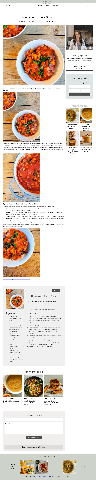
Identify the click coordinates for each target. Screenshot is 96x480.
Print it (56, 290)
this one (38, 149)
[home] (48, 2)
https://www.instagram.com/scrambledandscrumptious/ (16, 279)
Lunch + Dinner (8, 398)
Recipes (40, 5)
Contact (55, 5)
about (13, 466)
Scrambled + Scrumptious (42, 476)
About (47, 5)
